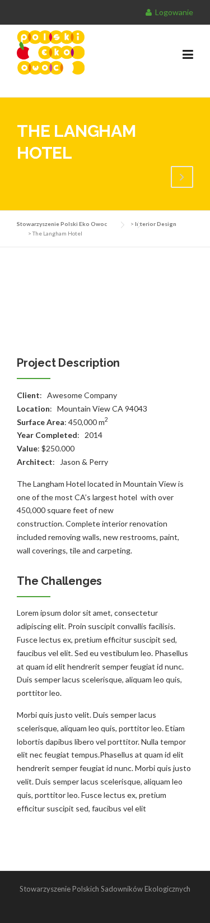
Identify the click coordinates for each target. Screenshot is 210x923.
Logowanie (173, 12)
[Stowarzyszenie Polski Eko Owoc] (87, 51)
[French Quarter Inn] (182, 178)
